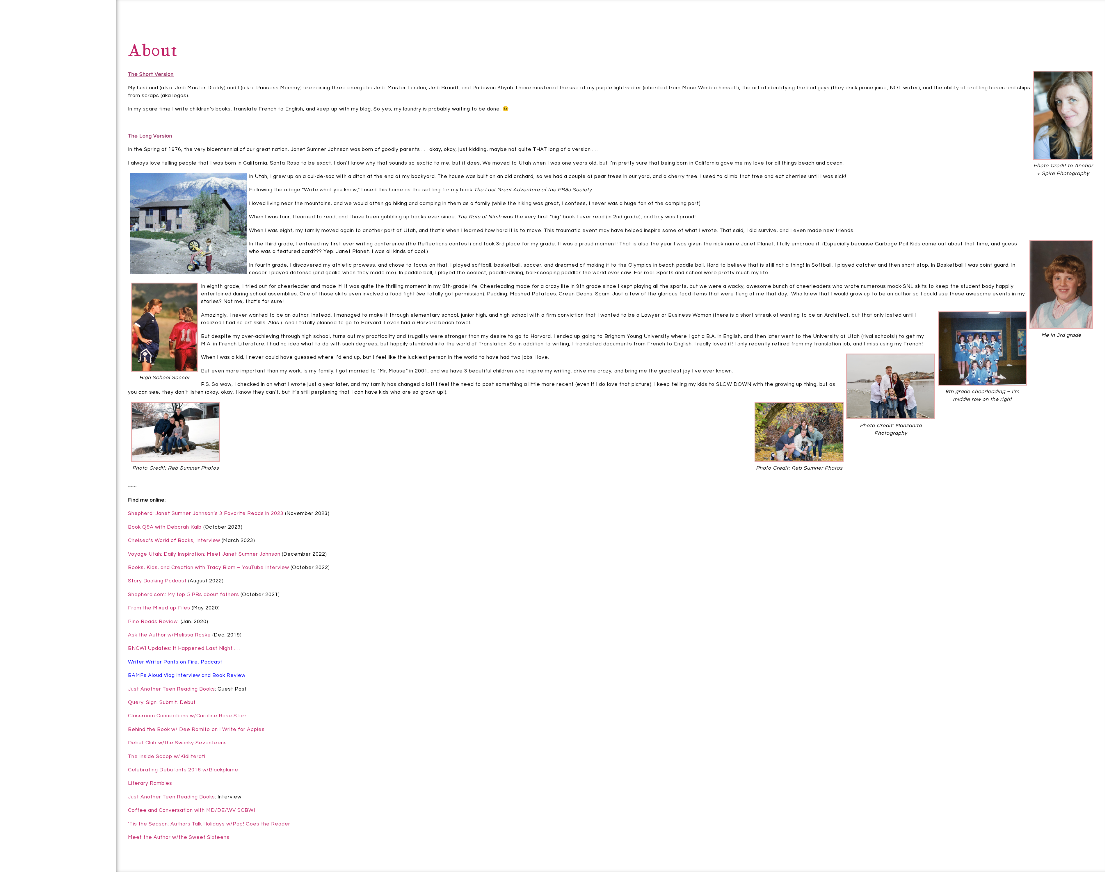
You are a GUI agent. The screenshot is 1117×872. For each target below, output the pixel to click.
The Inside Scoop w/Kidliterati (166, 756)
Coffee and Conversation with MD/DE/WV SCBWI (191, 810)
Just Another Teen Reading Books (171, 689)
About (37, 19)
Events (20, 88)
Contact (21, 50)
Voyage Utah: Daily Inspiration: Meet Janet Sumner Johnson (204, 554)
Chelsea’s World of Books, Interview (174, 540)
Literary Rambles (150, 783)
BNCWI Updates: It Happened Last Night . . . (184, 648)
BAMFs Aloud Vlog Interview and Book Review (187, 675)
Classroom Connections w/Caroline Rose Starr (187, 715)
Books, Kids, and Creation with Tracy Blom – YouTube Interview (208, 567)
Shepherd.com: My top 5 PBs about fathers (183, 594)
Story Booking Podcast (157, 581)
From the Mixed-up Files (159, 608)
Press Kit (79, 70)
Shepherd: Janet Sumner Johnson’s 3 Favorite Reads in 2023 (206, 513)
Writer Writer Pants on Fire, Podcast (175, 662)
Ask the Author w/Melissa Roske (169, 635)
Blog (57, 49)
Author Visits (56, 107)
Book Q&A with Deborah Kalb (165, 527)
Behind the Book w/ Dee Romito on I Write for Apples (196, 729)
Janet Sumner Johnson (51, 839)
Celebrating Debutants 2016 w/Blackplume (183, 770)
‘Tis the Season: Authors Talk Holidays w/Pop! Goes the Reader (209, 824)
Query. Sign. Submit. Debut (162, 702)
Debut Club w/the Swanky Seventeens (177, 743)
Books (88, 35)
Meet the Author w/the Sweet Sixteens (179, 837)
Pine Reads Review (153, 621)
